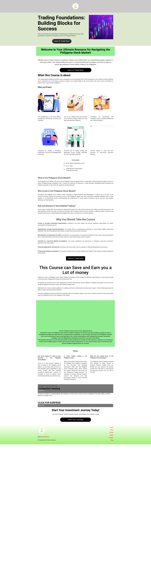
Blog (112, 440)
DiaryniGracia (45, 436)
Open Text (41, 405)
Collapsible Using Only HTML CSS (48, 386)
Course (111, 432)
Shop (111, 430)
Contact (111, 437)
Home (111, 427)
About (111, 435)
